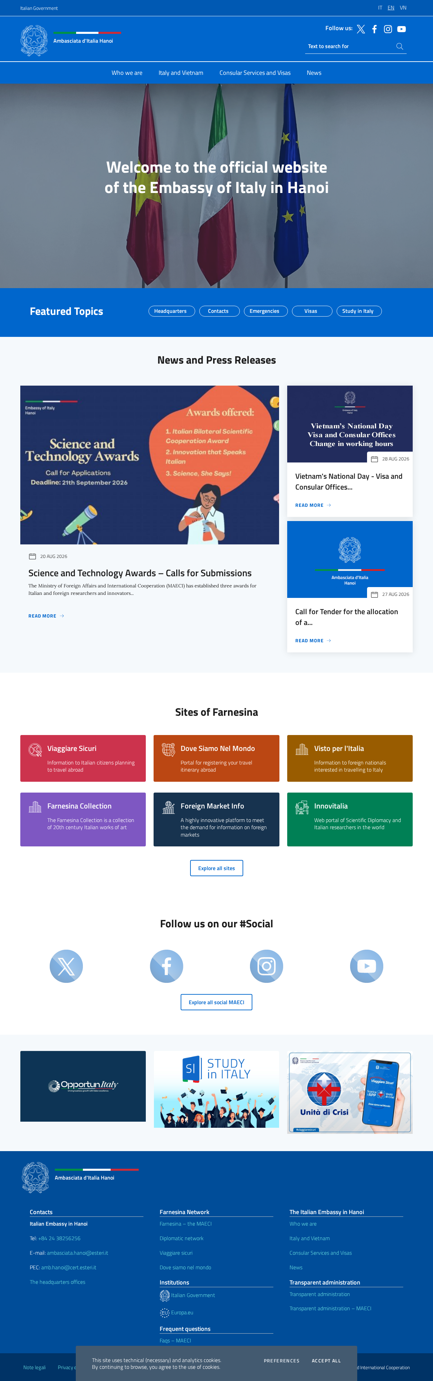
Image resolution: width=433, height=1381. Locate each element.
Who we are (303, 1224)
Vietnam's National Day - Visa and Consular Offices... (349, 481)
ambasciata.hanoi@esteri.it (77, 1253)
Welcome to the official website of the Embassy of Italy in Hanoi (217, 176)
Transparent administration (320, 1294)
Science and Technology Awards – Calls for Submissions (140, 572)
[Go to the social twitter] (359, 28)
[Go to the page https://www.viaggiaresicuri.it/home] (350, 1092)
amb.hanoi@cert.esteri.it (68, 1267)
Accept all (326, 1360)
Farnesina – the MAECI (186, 1224)
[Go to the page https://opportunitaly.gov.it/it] (83, 1086)
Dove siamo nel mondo (185, 1267)
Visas (310, 309)
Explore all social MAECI (216, 1002)
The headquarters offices (57, 1282)
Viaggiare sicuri (176, 1253)
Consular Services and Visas (321, 1253)
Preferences (282, 1360)
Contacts (218, 309)
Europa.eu (181, 1312)
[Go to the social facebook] (373, 28)
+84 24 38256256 (59, 1238)
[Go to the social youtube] (400, 28)
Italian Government (39, 8)
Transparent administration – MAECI (330, 1308)
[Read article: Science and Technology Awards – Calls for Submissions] (149, 465)
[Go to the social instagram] (386, 28)
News (296, 1267)
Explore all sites (216, 868)
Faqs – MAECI (175, 1340)
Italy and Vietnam (310, 1238)
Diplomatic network (182, 1238)
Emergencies (264, 309)
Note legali (34, 1367)
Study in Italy (357, 309)
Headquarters (170, 309)
